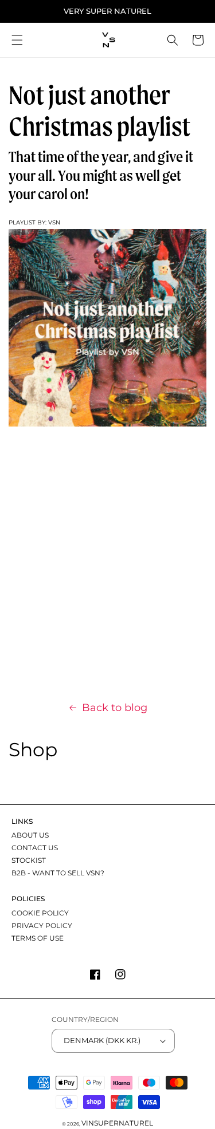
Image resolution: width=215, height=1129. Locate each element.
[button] (17, 40)
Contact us (34, 847)
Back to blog (114, 707)
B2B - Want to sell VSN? (57, 873)
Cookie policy (40, 913)
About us (30, 835)
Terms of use (37, 938)
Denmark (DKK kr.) (102, 1040)
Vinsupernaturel (117, 1123)
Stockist (28, 860)
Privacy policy (41, 925)
